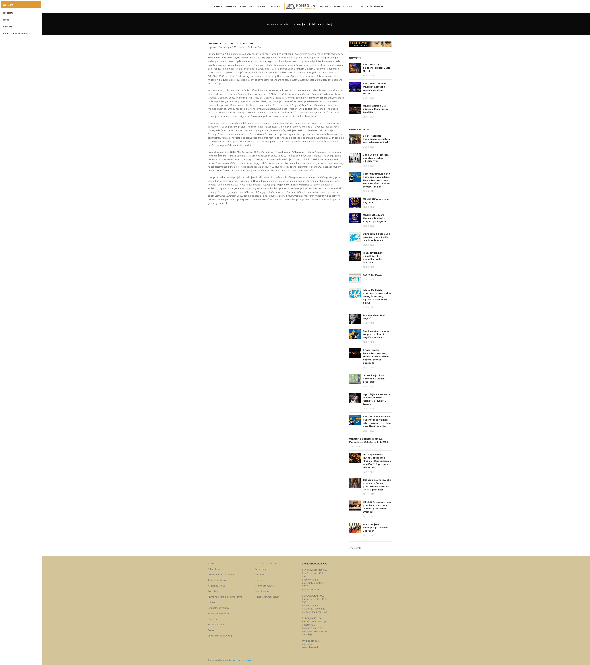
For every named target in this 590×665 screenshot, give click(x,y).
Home (270, 24)
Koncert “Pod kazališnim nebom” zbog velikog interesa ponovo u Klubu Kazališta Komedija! (377, 421)
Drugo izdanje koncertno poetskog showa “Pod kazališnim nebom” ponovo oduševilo (376, 356)
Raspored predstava (266, 563)
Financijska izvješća (218, 613)
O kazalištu (283, 24)
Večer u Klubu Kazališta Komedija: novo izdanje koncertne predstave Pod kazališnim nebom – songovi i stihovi (377, 180)
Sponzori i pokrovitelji (220, 635)
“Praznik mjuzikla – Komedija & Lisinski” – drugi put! (375, 378)
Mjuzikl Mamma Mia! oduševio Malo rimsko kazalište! (376, 109)
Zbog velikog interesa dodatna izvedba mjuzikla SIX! (376, 158)
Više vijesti (355, 547)
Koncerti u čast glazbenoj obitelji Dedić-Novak (377, 67)
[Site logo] (299, 6)
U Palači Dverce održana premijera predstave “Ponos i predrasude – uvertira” (377, 506)
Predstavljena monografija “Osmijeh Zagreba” (375, 527)
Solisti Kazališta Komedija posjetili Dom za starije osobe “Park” (376, 139)
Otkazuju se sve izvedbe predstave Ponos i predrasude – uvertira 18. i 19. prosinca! (377, 484)
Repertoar (260, 568)
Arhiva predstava (217, 580)
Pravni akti (213, 591)
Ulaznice (259, 580)
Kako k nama (262, 591)
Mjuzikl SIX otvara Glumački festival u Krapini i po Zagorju (374, 218)
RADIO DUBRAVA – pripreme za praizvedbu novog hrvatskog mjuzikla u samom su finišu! (377, 296)
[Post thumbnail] (355, 70)
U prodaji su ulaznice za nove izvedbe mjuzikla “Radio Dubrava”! (376, 237)
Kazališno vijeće (216, 585)
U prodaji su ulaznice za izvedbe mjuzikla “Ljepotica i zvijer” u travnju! (376, 399)
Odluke (211, 602)
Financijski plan (216, 624)
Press (211, 630)
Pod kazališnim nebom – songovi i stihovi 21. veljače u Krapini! (377, 334)
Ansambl (259, 574)
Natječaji (212, 618)
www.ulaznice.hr (311, 647)
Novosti (212, 563)
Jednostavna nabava (219, 607)
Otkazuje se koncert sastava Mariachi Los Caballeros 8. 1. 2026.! (369, 440)
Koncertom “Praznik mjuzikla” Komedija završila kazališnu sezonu (374, 88)
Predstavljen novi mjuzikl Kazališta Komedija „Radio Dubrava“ (373, 257)
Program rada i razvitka (221, 574)
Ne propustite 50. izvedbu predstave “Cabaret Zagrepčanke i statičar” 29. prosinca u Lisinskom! (377, 461)
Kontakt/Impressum (268, 596)
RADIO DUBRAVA (372, 274)
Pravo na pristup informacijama (225, 596)
